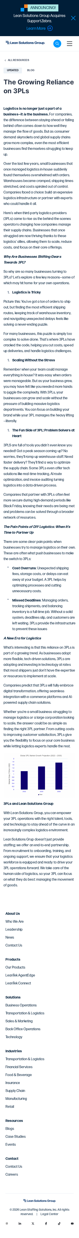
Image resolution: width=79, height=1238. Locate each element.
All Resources (18, 60)
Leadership (14, 930)
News (9, 937)
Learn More (36, 28)
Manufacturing (16, 1099)
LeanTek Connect (18, 983)
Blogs (9, 1129)
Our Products (15, 967)
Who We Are (14, 922)
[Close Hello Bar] (73, 18)
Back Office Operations (22, 1029)
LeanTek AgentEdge (20, 975)
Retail (9, 1107)
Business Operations (21, 1005)
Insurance (12, 1083)
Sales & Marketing (19, 1021)
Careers (11, 1175)
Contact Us (13, 945)
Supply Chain (15, 1091)
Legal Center (49, 1214)
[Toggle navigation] (70, 44)
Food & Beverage (18, 1075)
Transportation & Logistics (24, 1013)
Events (10, 1145)
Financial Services (18, 1067)
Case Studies (15, 1137)
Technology (13, 1037)
